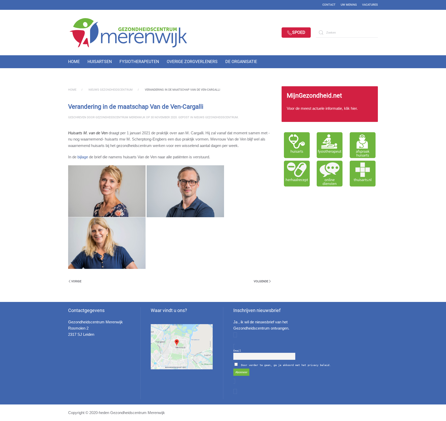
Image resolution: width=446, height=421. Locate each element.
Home (74, 61)
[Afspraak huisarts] (362, 145)
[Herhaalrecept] (297, 173)
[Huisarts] (297, 145)
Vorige (76, 281)
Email (237, 350)
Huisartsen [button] (99, 61)
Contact (329, 4)
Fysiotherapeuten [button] (139, 61)
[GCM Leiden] (182, 346)
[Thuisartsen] (362, 173)
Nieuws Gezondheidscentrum (216, 117)
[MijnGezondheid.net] (330, 104)
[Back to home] (132, 32)
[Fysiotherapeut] (330, 145)
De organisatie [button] (241, 61)
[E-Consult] (330, 173)
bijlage (82, 157)
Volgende (261, 281)
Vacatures (370, 4)
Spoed (298, 32)
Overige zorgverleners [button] (192, 61)
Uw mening (349, 4)
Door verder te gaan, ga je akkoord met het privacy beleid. (286, 365)
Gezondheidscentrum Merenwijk (120, 117)
